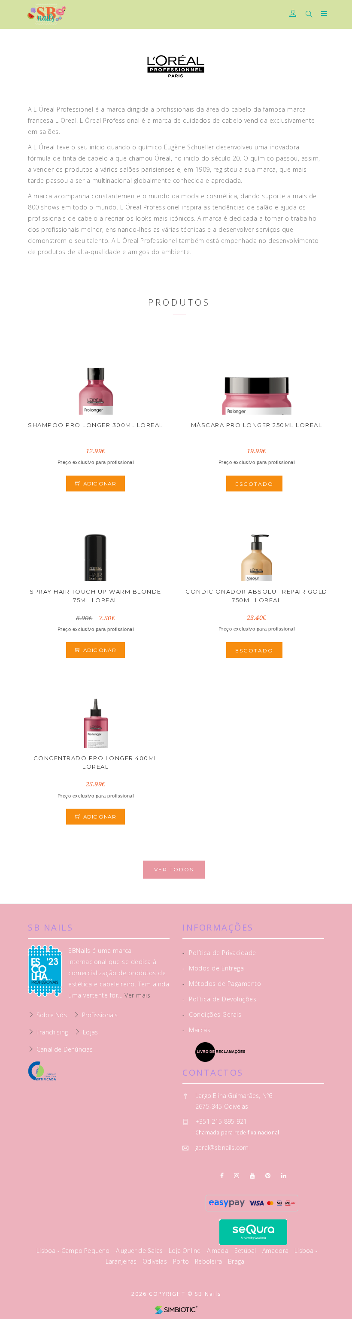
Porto (182, 1261)
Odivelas (156, 1261)
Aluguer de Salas (140, 1250)
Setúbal (246, 1250)
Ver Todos (174, 869)
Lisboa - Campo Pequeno (74, 1250)
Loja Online (185, 1250)
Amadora (276, 1250)
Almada (218, 1250)
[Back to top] (337, 1293)
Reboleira (209, 1261)
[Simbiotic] (176, 1309)
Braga (236, 1261)
